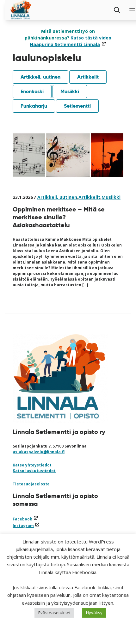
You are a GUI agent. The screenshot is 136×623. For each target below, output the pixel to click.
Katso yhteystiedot (32, 465)
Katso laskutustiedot (34, 470)
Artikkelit (88, 77)
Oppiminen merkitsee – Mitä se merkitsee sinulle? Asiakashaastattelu (59, 217)
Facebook (25, 519)
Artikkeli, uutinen (40, 77)
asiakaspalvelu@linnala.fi (39, 451)
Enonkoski (32, 91)
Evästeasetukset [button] (54, 612)
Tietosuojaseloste (31, 484)
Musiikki (69, 91)
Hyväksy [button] (94, 612)
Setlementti (77, 106)
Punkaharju (34, 106)
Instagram (26, 525)
